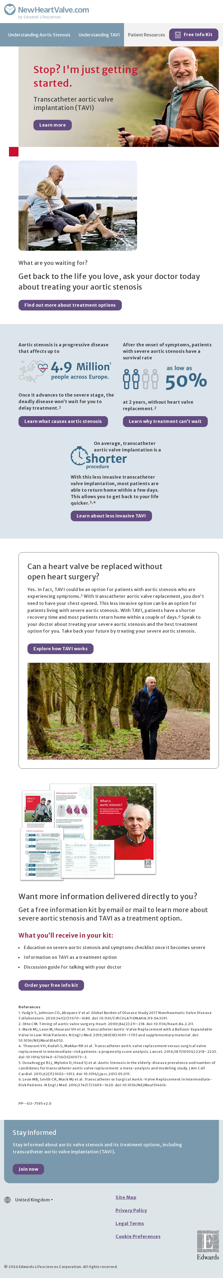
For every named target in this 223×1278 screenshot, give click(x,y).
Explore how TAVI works (60, 648)
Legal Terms (130, 1223)
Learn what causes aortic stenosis (63, 421)
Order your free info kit (51, 985)
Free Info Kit (197, 34)
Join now (28, 1169)
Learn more (52, 125)
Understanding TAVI (99, 34)
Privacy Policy (131, 1210)
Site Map (126, 1197)
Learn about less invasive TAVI (111, 516)
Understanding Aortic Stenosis (39, 34)
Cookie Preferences (138, 1236)
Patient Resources (146, 34)
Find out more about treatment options (70, 305)
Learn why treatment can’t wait (165, 421)
